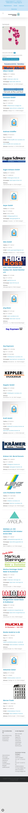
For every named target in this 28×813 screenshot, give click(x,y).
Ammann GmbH (9, 97)
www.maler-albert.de (15, 81)
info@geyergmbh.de (12, 216)
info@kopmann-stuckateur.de (14, 356)
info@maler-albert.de (12, 79)
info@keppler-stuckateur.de (14, 393)
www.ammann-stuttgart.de (17, 108)
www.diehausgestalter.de (16, 542)
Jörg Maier (7, 308)
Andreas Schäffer (9, 131)
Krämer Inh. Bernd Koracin (13, 456)
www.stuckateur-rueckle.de (17, 644)
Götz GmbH (7, 242)
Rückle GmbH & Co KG (11, 632)
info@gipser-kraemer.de (13, 464)
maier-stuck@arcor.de (13, 316)
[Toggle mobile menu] (3, 13)
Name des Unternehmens (11, 59)
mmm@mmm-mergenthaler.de (15, 610)
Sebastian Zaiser (9, 670)
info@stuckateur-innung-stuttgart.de (14, 2)
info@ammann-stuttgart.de (14, 105)
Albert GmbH (8, 71)
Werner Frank (8, 700)
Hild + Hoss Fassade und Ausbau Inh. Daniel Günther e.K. (14, 269)
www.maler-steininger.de (16, 582)
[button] (9, 31)
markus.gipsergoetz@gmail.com (15, 250)
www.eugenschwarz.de (16, 180)
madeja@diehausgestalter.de (14, 539)
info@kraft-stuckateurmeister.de (15, 426)
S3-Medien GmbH (14, 780)
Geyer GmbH (8, 205)
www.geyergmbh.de (15, 218)
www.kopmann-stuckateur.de (17, 359)
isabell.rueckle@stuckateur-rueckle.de (13, 642)
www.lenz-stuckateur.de (16, 503)
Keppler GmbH (8, 385)
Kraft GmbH (7, 418)
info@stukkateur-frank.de (13, 711)
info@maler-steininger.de (13, 580)
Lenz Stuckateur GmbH (12, 493)
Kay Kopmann (8, 346)
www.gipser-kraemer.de (16, 467)
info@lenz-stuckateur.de (13, 501)
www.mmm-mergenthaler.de (17, 612)
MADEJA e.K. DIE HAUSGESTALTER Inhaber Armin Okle (12, 531)
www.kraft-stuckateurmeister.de (11, 430)
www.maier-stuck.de (15, 318)
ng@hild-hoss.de (11, 280)
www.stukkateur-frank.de (16, 713)
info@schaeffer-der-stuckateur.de (16, 139)
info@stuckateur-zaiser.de (14, 678)
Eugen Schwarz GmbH (11, 170)
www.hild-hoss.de (14, 283)
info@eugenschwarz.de (13, 178)
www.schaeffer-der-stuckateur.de (12, 144)
